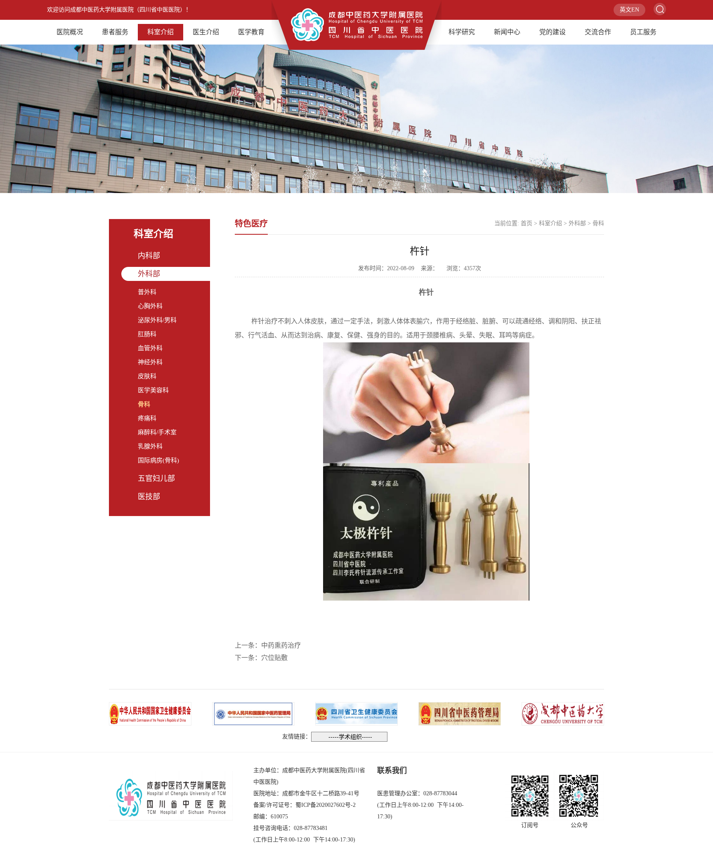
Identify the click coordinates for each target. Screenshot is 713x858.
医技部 (149, 497)
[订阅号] (530, 795)
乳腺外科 (150, 446)
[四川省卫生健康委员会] (356, 713)
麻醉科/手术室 (157, 432)
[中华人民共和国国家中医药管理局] (253, 713)
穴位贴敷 (274, 657)
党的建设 (552, 31)
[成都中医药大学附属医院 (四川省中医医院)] (356, 24)
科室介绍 (160, 31)
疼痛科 (147, 418)
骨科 (144, 404)
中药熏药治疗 (281, 645)
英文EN (629, 10)
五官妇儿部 (156, 478)
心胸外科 (150, 306)
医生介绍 (206, 31)
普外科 (147, 292)
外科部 (149, 274)
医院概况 (70, 31)
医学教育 (251, 31)
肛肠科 (147, 334)
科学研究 (462, 31)
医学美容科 (153, 390)
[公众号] (579, 795)
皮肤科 (147, 376)
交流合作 (598, 31)
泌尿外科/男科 (157, 320)
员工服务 (643, 31)
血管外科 (150, 348)
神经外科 (150, 362)
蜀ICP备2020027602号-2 (325, 805)
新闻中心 (507, 31)
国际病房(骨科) (158, 460)
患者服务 (115, 31)
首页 (526, 223)
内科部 (149, 256)
